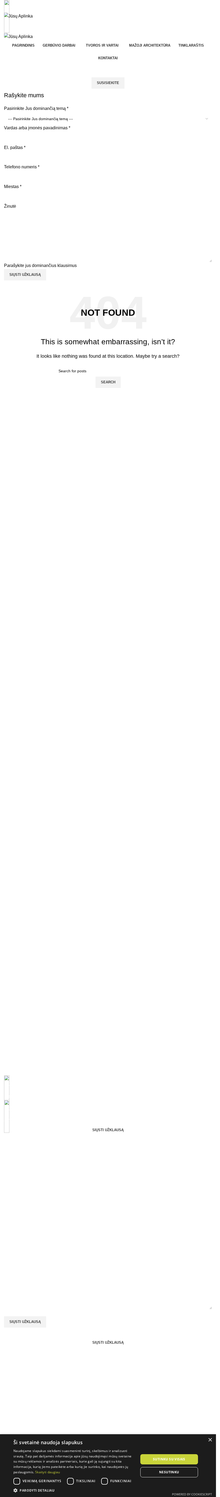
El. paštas (14, 147)
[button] (74, 1490)
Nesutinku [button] (169, 1472)
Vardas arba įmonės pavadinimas (37, 128)
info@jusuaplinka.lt (22, 1096)
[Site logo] (18, 15)
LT (113, 26)
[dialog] (108, 1465)
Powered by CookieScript (192, 1494)
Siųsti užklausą (25, 275)
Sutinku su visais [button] (169, 1459)
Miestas (12, 186)
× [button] (210, 1440)
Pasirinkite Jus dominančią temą (36, 108)
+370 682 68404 (19, 1121)
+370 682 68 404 (20, 8)
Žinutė (10, 206)
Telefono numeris (21, 167)
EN (103, 26)
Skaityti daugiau (47, 1472)
